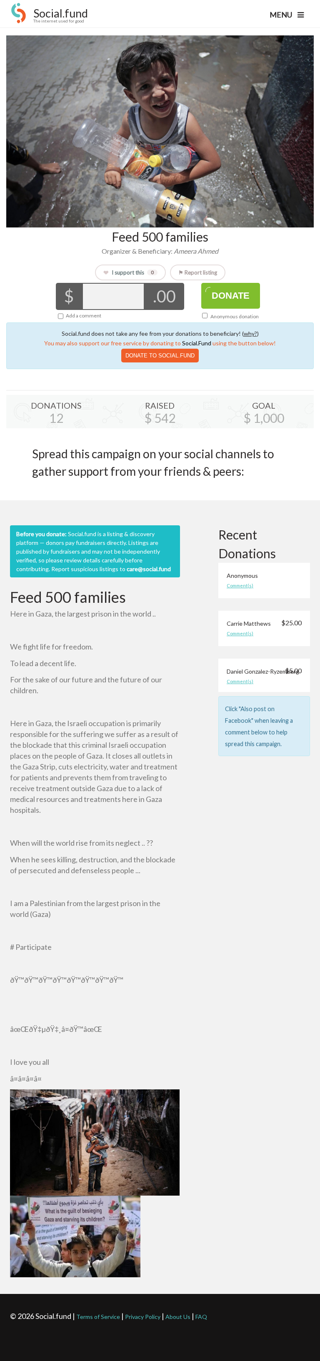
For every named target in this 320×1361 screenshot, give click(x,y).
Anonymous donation (234, 316)
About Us (177, 1316)
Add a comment (83, 315)
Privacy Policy (142, 1316)
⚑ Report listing (197, 272)
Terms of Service (98, 1316)
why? (250, 333)
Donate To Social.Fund (160, 355)
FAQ (201, 1316)
